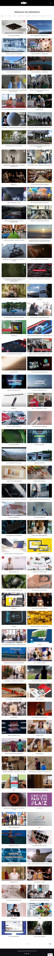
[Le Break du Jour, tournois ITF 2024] (14, 231)
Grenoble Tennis (14, 845)
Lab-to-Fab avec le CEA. (14, 202)
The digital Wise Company (39, 426)
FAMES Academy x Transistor (39, 53)
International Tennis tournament (14, 662)
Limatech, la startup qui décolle (39, 220)
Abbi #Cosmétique (14, 517)
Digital (10, 16)
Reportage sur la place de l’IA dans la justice (14, 260)
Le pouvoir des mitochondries (39, 184)
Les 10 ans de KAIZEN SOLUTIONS (39, 202)
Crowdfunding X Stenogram (39, 790)
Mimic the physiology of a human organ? (39, 335)
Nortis (40, 553)
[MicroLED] (14, 327)
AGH (39, 827)
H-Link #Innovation (39, 517)
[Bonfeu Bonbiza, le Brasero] (39, 63)
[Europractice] (14, 873)
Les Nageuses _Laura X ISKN (14, 699)
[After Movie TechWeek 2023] (39, 363)
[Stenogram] (14, 709)
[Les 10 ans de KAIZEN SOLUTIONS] (39, 194)
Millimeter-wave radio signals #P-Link (14, 644)
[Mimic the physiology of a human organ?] (39, 327)
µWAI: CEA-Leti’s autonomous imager (39, 353)
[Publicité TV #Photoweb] (39, 563)
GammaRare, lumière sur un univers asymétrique (14, 166)
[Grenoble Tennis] (14, 837)
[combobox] (50, 954)
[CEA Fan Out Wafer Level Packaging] (39, 270)
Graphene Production (13, 863)
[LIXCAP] (39, 636)
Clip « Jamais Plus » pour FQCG (39, 259)
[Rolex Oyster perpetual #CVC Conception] (14, 491)
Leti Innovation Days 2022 (14, 463)
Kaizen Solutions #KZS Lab (14, 590)
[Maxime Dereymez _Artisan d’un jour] (14, 763)
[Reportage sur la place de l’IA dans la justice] (14, 251)
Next (50, 944)
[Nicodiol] (14, 400)
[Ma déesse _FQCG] (39, 873)
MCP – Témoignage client (39, 408)
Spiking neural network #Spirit (13, 553)
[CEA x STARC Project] (14, 27)
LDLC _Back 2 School (39, 662)
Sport (50, 16)
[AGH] (39, 819)
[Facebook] (24, 953)
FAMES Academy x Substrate (14, 53)
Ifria (39, 918)
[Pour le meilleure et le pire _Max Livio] (39, 855)
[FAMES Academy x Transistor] (39, 45)
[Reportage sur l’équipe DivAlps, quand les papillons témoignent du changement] (14, 270)
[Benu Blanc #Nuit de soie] (39, 581)
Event (14, 16)
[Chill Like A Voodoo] (39, 928)
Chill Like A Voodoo (39, 936)
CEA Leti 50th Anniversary (39, 608)
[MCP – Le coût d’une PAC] (14, 418)
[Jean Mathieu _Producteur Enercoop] (39, 763)
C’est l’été (39, 808)
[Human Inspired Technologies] (39, 618)
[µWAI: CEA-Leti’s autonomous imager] (39, 345)
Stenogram (14, 717)
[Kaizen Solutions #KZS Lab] (14, 581)
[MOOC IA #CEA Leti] (14, 563)
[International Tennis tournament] (14, 654)
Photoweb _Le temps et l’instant (14, 681)
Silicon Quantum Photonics (14, 353)
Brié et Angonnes (14, 827)
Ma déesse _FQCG (40, 882)
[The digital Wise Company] (39, 418)
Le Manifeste (14, 299)
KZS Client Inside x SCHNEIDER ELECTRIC (39, 127)
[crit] (14, 781)
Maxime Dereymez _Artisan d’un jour (14, 771)
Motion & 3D (21, 16)
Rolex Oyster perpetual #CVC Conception (14, 499)
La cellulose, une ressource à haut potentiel (39, 146)
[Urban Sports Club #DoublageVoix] (39, 491)
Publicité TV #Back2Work (14, 481)
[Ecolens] (14, 618)
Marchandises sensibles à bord (39, 317)
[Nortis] (39, 545)
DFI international (14, 936)
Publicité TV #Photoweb (40, 572)
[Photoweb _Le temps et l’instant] (14, 672)
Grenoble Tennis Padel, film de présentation (14, 221)
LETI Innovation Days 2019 (39, 717)
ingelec (14, 608)
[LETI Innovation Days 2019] (39, 709)
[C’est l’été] (39, 800)
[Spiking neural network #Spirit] (14, 545)
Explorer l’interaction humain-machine (14, 127)
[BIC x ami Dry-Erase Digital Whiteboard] (14, 101)
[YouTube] (26, 953)
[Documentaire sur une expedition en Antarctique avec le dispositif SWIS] (39, 231)
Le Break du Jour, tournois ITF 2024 (13, 240)
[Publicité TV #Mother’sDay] (39, 527)
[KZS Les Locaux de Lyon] (39, 382)
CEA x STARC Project (14, 35)
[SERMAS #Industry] (39, 454)
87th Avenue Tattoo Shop (14, 900)
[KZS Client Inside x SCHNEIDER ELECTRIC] (39, 119)
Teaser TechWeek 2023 (13, 390)
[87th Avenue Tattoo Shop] (14, 892)
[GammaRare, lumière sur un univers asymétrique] (14, 156)
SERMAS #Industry (39, 463)
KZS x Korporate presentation (39, 35)
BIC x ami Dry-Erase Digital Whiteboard (14, 109)
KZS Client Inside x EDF (14, 72)
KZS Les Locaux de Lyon (39, 390)
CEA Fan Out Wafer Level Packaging (39, 278)
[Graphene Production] (14, 855)
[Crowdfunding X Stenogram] (39, 781)
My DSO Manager (39, 444)
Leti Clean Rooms (14, 444)
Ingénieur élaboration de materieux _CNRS (14, 808)
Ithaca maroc (40, 699)
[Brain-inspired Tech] (14, 727)
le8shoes (14, 918)
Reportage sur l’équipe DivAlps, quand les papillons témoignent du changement (14, 280)
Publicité (34, 16)
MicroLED (14, 335)
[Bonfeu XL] (14, 176)
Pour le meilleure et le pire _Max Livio (39, 863)
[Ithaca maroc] (39, 690)
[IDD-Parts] (39, 291)
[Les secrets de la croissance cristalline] (39, 156)
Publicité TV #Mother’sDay (39, 535)
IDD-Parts (39, 299)
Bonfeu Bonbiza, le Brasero (39, 72)
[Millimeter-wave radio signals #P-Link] (14, 636)
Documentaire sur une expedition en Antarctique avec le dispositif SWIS (40, 241)
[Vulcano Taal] (39, 101)
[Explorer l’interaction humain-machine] (14, 119)
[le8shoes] (14, 910)
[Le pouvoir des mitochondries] (39, 176)
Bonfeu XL (14, 184)
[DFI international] (14, 928)
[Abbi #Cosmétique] (14, 509)
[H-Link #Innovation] (39, 509)
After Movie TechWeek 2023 (39, 372)
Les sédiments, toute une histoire (14, 317)
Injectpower (14, 372)
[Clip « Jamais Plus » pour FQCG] (39, 251)
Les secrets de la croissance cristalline (39, 165)
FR (51, 954)
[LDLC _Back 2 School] (39, 654)
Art (6, 16)
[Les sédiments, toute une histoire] (14, 309)
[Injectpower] (14, 363)
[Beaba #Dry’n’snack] (39, 472)
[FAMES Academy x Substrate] (14, 45)
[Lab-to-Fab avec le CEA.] (14, 194)
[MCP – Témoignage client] (39, 400)
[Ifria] (39, 910)
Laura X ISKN (39, 735)
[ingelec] (14, 600)
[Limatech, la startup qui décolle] (39, 212)
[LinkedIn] (28, 953)
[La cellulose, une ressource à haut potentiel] (39, 137)
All (2, 16)
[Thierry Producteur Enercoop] (14, 745)
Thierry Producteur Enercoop (14, 753)
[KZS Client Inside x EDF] (14, 63)
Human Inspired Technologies (40, 626)
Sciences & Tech (43, 16)
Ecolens (14, 626)
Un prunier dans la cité (39, 845)
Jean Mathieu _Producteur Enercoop (40, 771)
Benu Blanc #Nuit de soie (39, 590)
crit (14, 790)
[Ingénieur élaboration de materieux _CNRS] (14, 800)
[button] (50, 3)
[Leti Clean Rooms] (14, 436)
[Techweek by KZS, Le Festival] (14, 137)
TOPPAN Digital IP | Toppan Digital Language (39, 91)
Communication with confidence (39, 900)
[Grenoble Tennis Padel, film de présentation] (14, 212)
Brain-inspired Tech (14, 735)
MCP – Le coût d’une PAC (14, 426)
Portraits (28, 16)
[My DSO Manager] (39, 436)
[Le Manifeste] (14, 291)
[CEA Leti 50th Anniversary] (39, 600)
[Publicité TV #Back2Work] (14, 472)
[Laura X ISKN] (39, 727)
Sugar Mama (39, 753)
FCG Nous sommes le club (39, 681)
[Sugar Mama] (39, 745)
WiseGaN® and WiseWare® (14, 535)
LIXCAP (39, 644)
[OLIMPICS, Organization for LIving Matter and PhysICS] (14, 81)
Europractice (14, 882)
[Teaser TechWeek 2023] (14, 382)
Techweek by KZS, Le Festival (13, 145)
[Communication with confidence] (39, 892)
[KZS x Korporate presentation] (39, 27)
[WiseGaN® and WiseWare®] (14, 527)
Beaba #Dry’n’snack (39, 481)
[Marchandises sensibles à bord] (39, 309)
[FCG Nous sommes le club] (39, 672)
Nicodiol (14, 408)
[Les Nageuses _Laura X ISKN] (14, 690)
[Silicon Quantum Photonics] (14, 345)
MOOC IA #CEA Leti (14, 572)
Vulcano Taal (39, 109)
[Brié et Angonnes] (14, 819)
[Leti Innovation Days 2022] (14, 454)
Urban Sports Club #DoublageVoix (39, 499)
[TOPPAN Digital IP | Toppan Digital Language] (39, 81)
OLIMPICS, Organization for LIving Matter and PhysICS (14, 91)
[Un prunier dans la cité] (39, 837)
